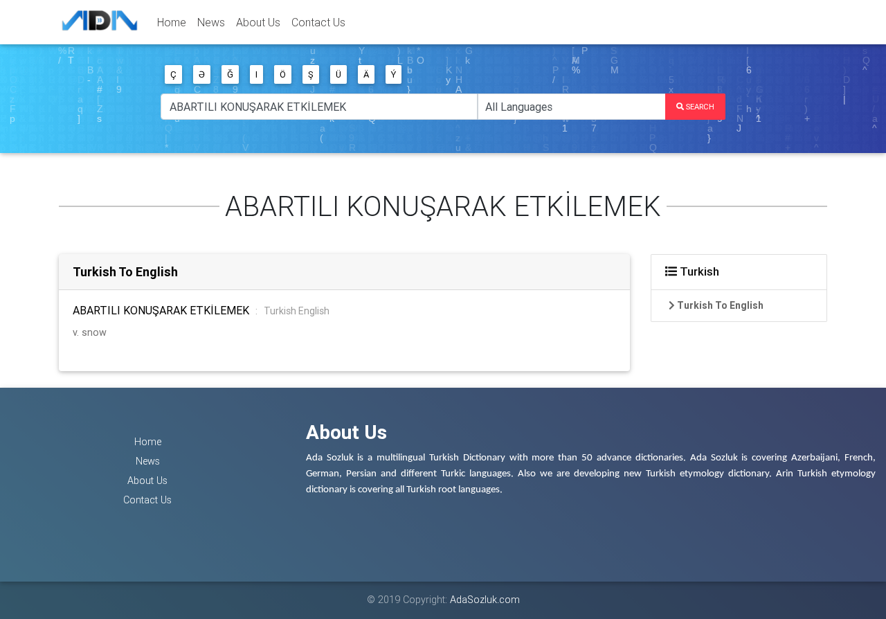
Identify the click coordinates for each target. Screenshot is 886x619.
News (211, 22)
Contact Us (318, 22)
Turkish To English (125, 272)
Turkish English (296, 311)
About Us (258, 22)
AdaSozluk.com (485, 599)
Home (171, 22)
